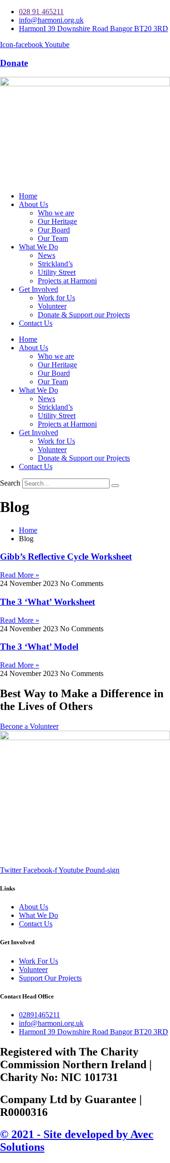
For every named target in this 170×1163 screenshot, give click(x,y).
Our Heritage (57, 221)
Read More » (19, 575)
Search (10, 483)
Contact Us (35, 323)
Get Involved (38, 289)
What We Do (38, 247)
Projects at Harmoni (67, 281)
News (46, 255)
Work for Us (56, 298)
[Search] (115, 485)
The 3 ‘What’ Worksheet (47, 602)
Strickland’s (55, 264)
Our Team (53, 238)
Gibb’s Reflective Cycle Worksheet (66, 556)
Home (28, 196)
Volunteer (52, 306)
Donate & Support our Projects (84, 315)
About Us (33, 204)
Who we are (56, 213)
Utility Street (57, 272)
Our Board (54, 230)
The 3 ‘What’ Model (39, 647)
